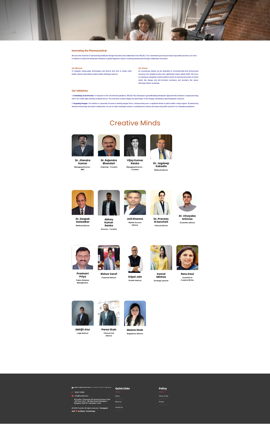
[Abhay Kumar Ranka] (109, 202)
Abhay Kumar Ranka (108, 222)
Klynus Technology (87, 411)
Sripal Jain (135, 277)
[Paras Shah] (109, 313)
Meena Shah (135, 330)
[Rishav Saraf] (109, 257)
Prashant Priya (83, 275)
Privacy (161, 402)
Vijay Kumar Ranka (135, 162)
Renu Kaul (187, 274)
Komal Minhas (161, 275)
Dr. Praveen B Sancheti (161, 220)
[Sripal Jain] (135, 259)
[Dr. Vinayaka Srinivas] (187, 201)
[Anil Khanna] (135, 202)
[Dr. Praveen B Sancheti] (161, 202)
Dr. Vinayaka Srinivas (187, 217)
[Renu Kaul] (187, 257)
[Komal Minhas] (161, 257)
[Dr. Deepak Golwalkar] (83, 202)
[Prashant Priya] (83, 257)
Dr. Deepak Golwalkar (83, 220)
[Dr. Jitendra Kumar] (83, 145)
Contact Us (119, 407)
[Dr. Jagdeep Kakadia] (161, 146)
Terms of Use (163, 396)
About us (118, 402)
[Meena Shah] (135, 313)
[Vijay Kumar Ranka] (135, 145)
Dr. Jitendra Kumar (82, 162)
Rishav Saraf (109, 274)
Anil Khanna (135, 219)
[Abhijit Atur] (83, 313)
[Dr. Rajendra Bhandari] (109, 145)
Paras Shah (108, 329)
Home (117, 396)
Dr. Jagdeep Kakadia (161, 165)
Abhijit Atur (82, 329)
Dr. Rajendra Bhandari (109, 162)
